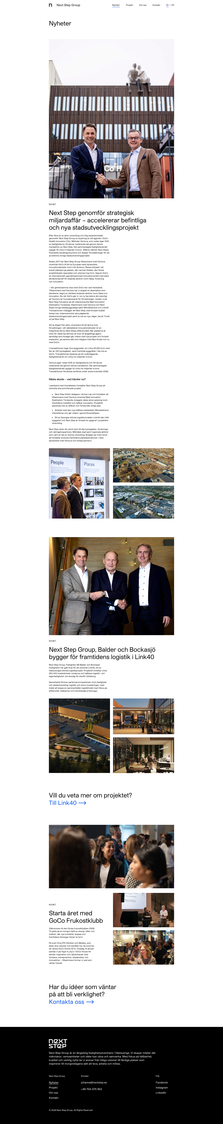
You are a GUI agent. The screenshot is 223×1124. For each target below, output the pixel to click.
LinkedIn (161, 1092)
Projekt (129, 5)
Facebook (162, 1082)
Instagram (162, 1087)
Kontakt (156, 5)
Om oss (142, 5)
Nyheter (116, 5)
